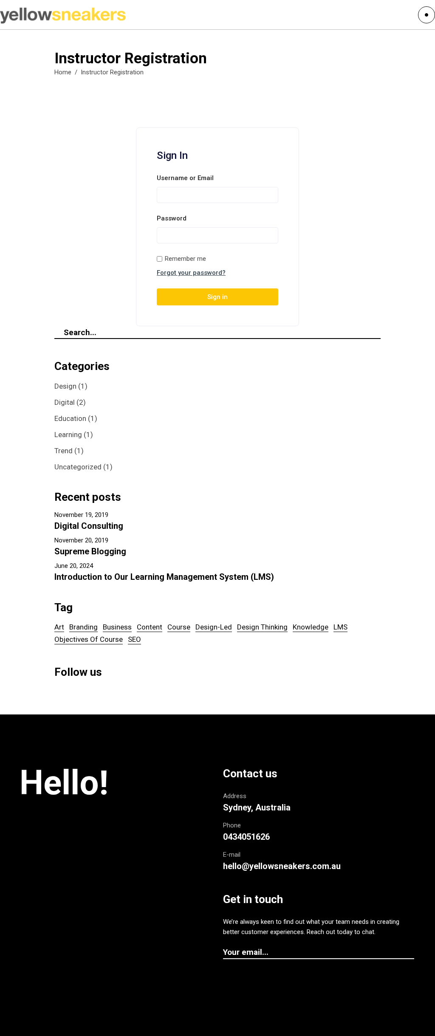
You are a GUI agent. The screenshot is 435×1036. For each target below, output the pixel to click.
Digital (64, 402)
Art (59, 627)
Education (70, 418)
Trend (63, 450)
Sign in (217, 297)
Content (149, 627)
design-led (213, 627)
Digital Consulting (88, 526)
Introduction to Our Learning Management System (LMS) (164, 577)
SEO (134, 639)
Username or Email (185, 178)
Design (65, 386)
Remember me (185, 259)
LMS (340, 627)
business (117, 627)
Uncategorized (78, 467)
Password (171, 218)
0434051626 (246, 837)
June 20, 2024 (73, 566)
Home (62, 72)
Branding (83, 627)
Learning (68, 434)
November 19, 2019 (81, 515)
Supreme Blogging (90, 551)
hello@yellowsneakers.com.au (282, 866)
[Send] (410, 952)
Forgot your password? (191, 273)
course (178, 627)
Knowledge (310, 627)
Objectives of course (88, 639)
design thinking (262, 627)
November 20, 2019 (81, 540)
